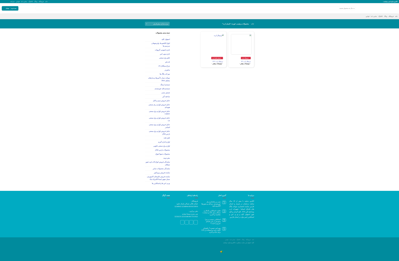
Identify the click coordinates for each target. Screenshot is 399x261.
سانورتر (167, 70)
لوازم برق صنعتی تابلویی (161, 146)
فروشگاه (41, 1)
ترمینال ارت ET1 (218, 61)
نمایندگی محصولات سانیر (161, 168)
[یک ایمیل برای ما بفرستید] (6, 1)
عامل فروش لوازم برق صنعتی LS (159, 119)
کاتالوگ (30, 1)
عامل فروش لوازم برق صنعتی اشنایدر (159, 126)
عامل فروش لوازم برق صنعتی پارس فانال (159, 132)
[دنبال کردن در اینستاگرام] (8, 1)
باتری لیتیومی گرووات (162, 50)
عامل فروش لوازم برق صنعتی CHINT (159, 112)
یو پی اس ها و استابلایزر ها (161, 183)
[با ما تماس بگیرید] (4, 1)
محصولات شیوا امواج (163, 154)
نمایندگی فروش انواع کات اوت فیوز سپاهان (157, 163)
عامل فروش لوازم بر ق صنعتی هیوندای (159, 106)
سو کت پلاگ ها (165, 74)
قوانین (18, 1)
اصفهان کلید (166, 39)
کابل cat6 (167, 138)
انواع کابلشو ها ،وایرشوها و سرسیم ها (161, 44)
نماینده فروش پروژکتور (162, 173)
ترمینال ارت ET (246, 61)
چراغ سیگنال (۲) (164, 66)
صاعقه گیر (166, 96)
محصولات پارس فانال (162, 150)
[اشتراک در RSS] (2, 1)
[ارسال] (37, 8)
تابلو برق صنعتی (164, 58)
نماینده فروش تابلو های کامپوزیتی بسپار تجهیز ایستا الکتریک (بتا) (158, 178)
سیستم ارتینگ (165, 85)
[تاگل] (146, 39)
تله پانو (167, 62)
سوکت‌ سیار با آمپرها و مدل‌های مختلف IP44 (159, 79)
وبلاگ (35, 1)
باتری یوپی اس (165, 54)
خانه (46, 1)
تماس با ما (24, 1)
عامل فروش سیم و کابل (161, 100)
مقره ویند (166, 158)
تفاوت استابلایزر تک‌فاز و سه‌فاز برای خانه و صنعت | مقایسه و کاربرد (211, 212)
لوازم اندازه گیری (164, 142)
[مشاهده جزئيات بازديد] (221, 251)
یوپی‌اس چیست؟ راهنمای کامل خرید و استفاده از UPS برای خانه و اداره (211, 230)
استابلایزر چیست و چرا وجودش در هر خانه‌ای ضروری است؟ (213, 221)
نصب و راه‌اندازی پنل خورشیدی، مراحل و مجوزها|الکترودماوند (211, 204)
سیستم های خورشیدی (162, 88)
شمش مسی (165, 93)
